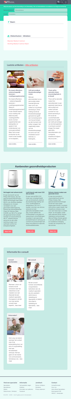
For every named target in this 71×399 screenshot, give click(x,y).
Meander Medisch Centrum (16, 41)
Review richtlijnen (40, 385)
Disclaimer (38, 387)
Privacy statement (40, 389)
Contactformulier (56, 385)
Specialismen (7, 387)
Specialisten (7, 385)
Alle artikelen (31, 65)
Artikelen (22, 387)
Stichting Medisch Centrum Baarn (18, 44)
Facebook (22, 391)
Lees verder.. (13, 144)
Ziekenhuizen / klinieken (10, 391)
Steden (5, 389)
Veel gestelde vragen (25, 385)
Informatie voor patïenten (26, 389)
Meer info (8, 231)
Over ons (54, 387)
